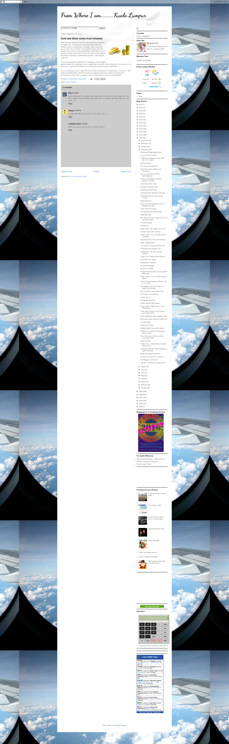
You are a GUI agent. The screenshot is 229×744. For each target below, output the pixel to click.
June (143, 373)
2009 (141, 391)
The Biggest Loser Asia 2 (149, 360)
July (142, 370)
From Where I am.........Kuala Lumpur (103, 15)
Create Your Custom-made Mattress (152, 256)
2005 (141, 404)
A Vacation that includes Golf (150, 249)
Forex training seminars (148, 209)
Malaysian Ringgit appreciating (150, 152)
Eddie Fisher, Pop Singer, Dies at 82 (152, 229)
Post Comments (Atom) (78, 176)
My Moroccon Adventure (148, 190)
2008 (141, 394)
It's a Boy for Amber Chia (149, 166)
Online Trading (145, 341)
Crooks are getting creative (147, 552)
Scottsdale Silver (74, 124)
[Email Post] (91, 79)
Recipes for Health (146, 269)
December (144, 140)
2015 (141, 123)
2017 (141, 117)
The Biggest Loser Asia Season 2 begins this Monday (152, 287)
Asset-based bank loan (148, 184)
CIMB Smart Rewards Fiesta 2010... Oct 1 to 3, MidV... (152, 159)
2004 (141, 407)
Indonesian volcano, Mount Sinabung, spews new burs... (153, 350)
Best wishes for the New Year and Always (156, 562)
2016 (141, 120)
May (142, 376)
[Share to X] (100, 79)
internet (151, 676)
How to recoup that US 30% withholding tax (150, 175)
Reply (70, 104)
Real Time (149, 712)
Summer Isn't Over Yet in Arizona (151, 357)
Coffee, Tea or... (145, 297)
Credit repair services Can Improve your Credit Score (152, 312)
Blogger (123, 725)
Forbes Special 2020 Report (150, 303)
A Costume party (146, 223)
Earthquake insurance (147, 300)
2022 (141, 105)
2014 (141, 126)
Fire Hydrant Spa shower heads (151, 212)
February (144, 385)
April (143, 379)
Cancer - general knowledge (148, 557)
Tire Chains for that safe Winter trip (152, 246)
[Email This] (95, 79)
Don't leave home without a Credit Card (153, 319)
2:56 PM (78, 110)
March (143, 382)
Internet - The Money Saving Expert (152, 363)
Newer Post (66, 171)
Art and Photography (147, 266)
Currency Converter (152, 606)
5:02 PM (75, 93)
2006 (141, 401)
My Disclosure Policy (144, 464)
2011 (141, 135)
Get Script (142, 712)
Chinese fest (151, 687)
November (144, 143)
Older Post (126, 171)
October (144, 146)
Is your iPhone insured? (148, 155)
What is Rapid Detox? (147, 243)
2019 (141, 111)
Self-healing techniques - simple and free (151, 459)
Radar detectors (145, 201)
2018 (141, 114)
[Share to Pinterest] (104, 79)
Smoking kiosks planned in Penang (152, 193)
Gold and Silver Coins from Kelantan (82, 38)
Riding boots (144, 226)
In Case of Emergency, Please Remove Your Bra (150, 180)
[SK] (69, 93)
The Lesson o (142, 672)
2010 (141, 138)
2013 (141, 129)
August (143, 366)
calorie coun (141, 704)
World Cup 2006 (153, 541)
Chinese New (152, 699)
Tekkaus (71, 110)
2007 (141, 397)
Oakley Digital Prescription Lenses (152, 328)
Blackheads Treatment (148, 263)
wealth (140, 668)
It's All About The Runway (149, 294)
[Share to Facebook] (102, 79)
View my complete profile (155, 49)
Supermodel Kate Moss (156, 529)
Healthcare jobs (145, 215)
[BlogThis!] (97, 79)
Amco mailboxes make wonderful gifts (153, 316)
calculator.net (163, 646)
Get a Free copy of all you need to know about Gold (152, 337)
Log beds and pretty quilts (149, 187)
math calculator (152, 646)
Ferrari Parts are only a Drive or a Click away (156, 518)
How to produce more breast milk (151, 291)
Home (96, 171)
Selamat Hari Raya (146, 325)
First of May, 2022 (154, 505)
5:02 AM (84, 124)
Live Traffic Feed (150, 657)
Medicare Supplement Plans (150, 354)
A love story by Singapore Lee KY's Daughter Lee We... (152, 205)
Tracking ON (156, 712)
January (144, 388)
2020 (141, 108)
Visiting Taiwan (145, 322)
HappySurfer (153, 43)
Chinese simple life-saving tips (147, 461)
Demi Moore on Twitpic (148, 260)
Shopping (73, 82)
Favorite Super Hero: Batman (150, 232)
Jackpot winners (146, 163)
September (145, 149)
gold (67, 82)
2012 (141, 132)
